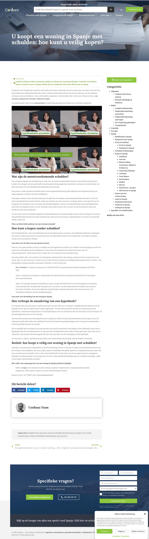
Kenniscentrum (86, 15)
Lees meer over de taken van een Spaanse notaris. (31, 243)
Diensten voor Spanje (36, 15)
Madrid (44, 84)
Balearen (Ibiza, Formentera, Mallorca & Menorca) (43, 81)
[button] (145, 514)
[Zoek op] (110, 9)
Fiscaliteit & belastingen (124, 151)
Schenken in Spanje (126, 148)
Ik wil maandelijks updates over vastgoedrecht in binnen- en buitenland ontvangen (119, 494)
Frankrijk (114, 128)
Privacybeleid (125, 536)
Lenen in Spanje (35, 84)
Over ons (105, 15)
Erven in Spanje (125, 145)
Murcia (50, 84)
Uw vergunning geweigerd (125, 122)
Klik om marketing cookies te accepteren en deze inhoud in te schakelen (42, 155)
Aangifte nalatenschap (123, 108)
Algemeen (115, 91)
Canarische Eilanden (70, 81)
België (113, 105)
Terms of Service (110, 507)
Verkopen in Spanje (122, 207)
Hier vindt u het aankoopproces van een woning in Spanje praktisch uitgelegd (41, 363)
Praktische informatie (62, 84)
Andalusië (19, 81)
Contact (119, 15)
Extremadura (124, 179)
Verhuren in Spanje (122, 205)
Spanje (113, 134)
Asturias (122, 159)
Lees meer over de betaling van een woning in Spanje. (32, 296)
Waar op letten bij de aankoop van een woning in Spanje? (33, 224)
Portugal (114, 131)
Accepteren (104, 531)
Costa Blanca (92, 81)
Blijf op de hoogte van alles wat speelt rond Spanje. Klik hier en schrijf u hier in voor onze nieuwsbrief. (74, 520)
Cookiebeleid (116, 536)
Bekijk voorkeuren (138, 531)
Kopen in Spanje (22, 84)
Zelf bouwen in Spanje (80, 84)
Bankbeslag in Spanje (123, 137)
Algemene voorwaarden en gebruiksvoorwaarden (63, 532)
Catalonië (82, 81)
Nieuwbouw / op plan (127, 188)
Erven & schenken (122, 142)
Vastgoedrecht (120, 125)
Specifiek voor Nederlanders (122, 210)
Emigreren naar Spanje (124, 139)
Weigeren (121, 531)
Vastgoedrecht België (63, 15)
